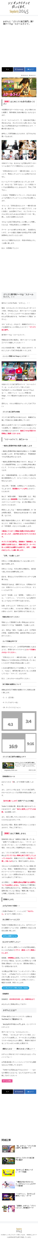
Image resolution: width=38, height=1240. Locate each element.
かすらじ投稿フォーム (10, 936)
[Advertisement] (19, 46)
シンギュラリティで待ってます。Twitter (15, 988)
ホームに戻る (7, 1081)
